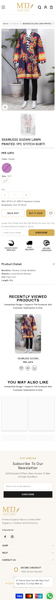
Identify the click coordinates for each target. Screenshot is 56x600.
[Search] (39, 7)
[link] (51, 213)
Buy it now (36, 213)
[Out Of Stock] (33, 349)
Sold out (13, 213)
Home (5, 23)
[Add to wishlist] (21, 368)
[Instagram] (12, 537)
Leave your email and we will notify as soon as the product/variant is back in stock (28, 225)
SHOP (5, 545)
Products (15, 23)
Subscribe (41, 232)
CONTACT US (9, 560)
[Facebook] (5, 537)
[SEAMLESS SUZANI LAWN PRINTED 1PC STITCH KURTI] (28, 333)
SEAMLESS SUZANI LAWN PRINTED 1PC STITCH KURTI (28, 358)
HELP (5, 553)
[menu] (3, 7)
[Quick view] (28, 368)
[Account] (45, 7)
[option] (28, 70)
